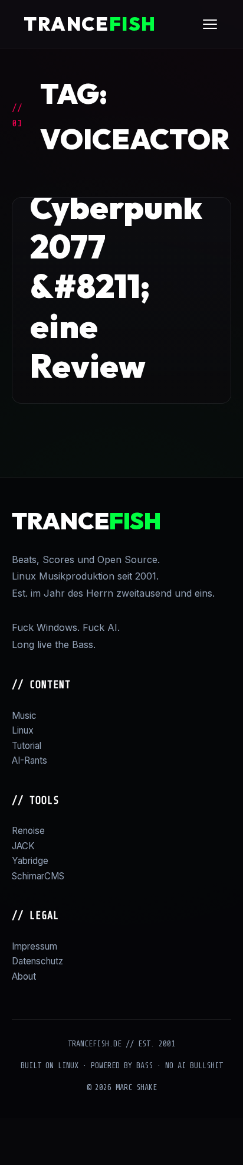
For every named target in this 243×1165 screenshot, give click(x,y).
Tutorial (26, 745)
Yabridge (30, 860)
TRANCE (90, 23)
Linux (23, 730)
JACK (23, 846)
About (24, 976)
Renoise (28, 830)
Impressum (34, 946)
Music (24, 715)
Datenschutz (37, 961)
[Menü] (210, 24)
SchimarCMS (38, 876)
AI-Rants (29, 760)
